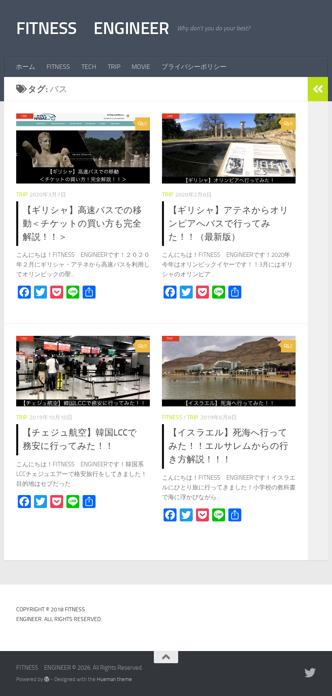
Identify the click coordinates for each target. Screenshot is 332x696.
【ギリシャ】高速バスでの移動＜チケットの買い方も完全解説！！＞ (82, 223)
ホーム (25, 66)
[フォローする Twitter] (310, 673)
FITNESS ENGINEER (92, 28)
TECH (88, 66)
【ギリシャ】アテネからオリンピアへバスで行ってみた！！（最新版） (228, 223)
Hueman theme (114, 679)
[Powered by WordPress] (46, 679)
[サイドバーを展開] (318, 89)
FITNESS (58, 66)
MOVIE (141, 66)
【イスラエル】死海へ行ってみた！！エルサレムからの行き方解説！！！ (228, 446)
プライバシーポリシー (194, 66)
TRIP (114, 66)
